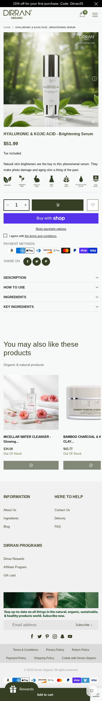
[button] (7, 78)
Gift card (9, 575)
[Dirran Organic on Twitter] (39, 636)
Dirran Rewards (14, 559)
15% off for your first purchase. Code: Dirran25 (48, 3)
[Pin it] (46, 261)
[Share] (27, 261)
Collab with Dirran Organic (79, 658)
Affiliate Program (15, 567)
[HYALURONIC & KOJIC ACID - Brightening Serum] (51, 79)
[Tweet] (36, 261)
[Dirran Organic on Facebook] (32, 636)
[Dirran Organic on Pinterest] (47, 636)
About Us (10, 510)
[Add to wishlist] (92, 205)
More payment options (51, 229)
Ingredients (11, 518)
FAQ (58, 526)
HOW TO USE (14, 287)
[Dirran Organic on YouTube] (70, 636)
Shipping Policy (44, 658)
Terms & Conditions (25, 650)
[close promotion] (96, 3)
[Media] (90, 40)
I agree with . (33, 236)
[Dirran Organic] (19, 14)
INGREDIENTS (15, 297)
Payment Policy (16, 658)
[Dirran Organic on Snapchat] (62, 636)
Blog (7, 526)
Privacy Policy (55, 650)
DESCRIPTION (15, 277)
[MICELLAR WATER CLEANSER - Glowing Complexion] (31, 402)
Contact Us (62, 510)
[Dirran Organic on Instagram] (54, 636)
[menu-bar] (95, 14)
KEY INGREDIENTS (19, 307)
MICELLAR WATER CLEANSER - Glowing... (27, 439)
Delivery (60, 518)
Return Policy (80, 650)
